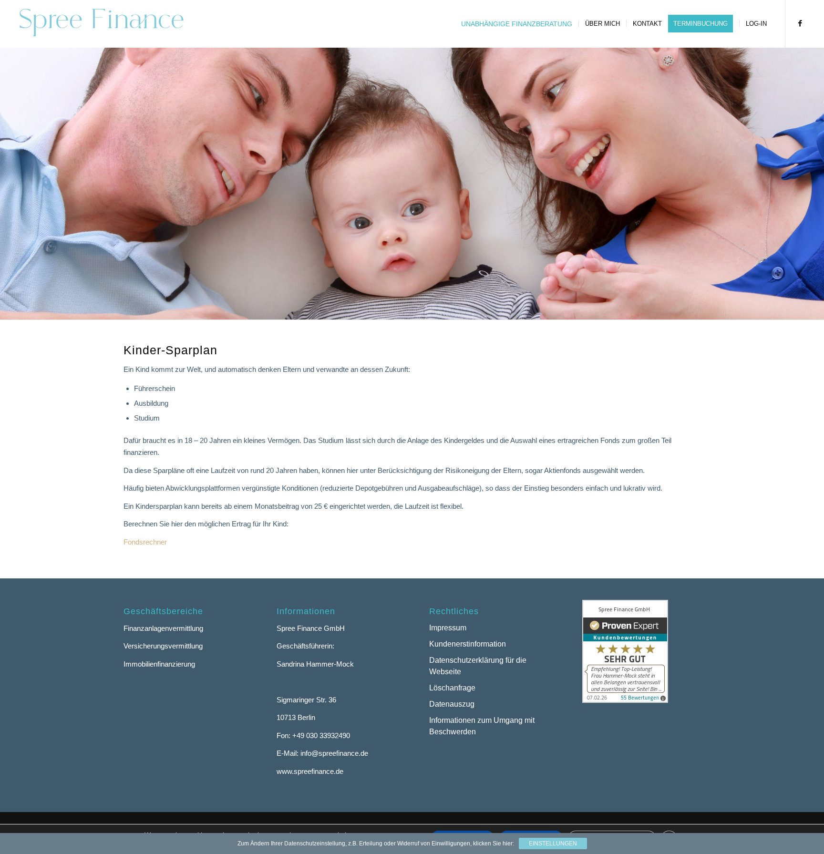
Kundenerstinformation (467, 644)
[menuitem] (516, 24)
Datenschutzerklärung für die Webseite (477, 666)
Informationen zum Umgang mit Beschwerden (482, 726)
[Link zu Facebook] (800, 23)
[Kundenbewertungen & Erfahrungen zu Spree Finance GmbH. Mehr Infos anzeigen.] (625, 700)
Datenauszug (451, 704)
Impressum (447, 628)
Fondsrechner (145, 542)
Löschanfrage (452, 688)
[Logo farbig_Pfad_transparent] (101, 24)
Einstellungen (553, 843)
